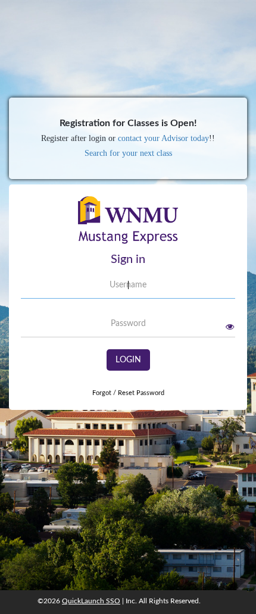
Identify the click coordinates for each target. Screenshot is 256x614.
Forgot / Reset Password (128, 393)
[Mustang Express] (128, 224)
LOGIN (128, 360)
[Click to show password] (229, 326)
